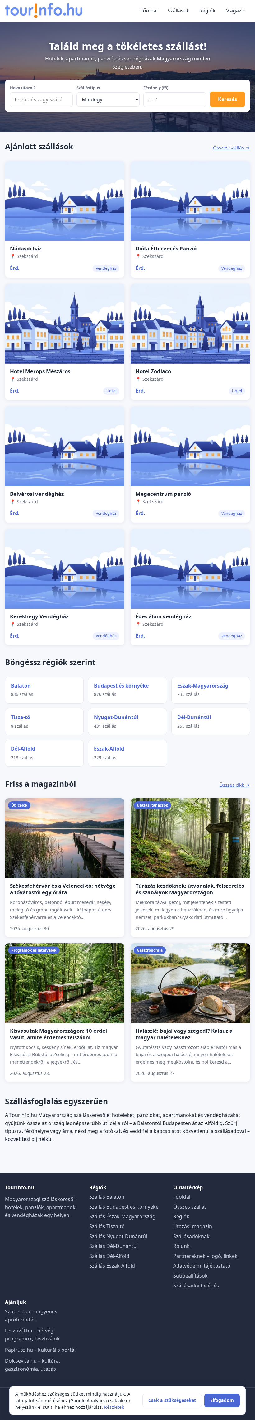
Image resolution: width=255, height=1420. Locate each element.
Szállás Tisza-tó (107, 1226)
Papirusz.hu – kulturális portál (40, 1349)
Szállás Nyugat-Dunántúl (118, 1236)
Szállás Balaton (106, 1196)
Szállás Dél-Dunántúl (113, 1246)
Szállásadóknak (191, 1236)
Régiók (207, 10)
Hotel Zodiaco (153, 371)
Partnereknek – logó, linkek (205, 1256)
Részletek (114, 1407)
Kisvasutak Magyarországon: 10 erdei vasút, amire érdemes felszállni (58, 1034)
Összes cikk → (234, 785)
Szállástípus (88, 87)
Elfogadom (222, 1400)
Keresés (227, 99)
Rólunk (181, 1246)
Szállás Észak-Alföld (112, 1265)
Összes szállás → (231, 147)
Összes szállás (190, 1206)
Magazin (235, 10)
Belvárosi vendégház (37, 493)
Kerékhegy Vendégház (39, 616)
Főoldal (149, 10)
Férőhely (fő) (155, 87)
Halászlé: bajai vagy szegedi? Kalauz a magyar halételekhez (184, 1034)
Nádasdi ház (26, 248)
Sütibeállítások (190, 1275)
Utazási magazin (192, 1226)
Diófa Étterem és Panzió (166, 248)
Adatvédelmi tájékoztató (201, 1265)
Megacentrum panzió (163, 493)
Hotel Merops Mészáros (40, 371)
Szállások (178, 10)
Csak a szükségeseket (172, 1400)
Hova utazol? (22, 87)
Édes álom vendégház (163, 616)
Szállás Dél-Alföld (109, 1256)
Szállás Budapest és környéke (124, 1206)
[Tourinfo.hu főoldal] (44, 11)
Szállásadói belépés (196, 1285)
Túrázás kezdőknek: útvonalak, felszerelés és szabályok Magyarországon (190, 889)
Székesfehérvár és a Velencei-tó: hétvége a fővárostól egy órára (63, 889)
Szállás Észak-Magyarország (122, 1216)
